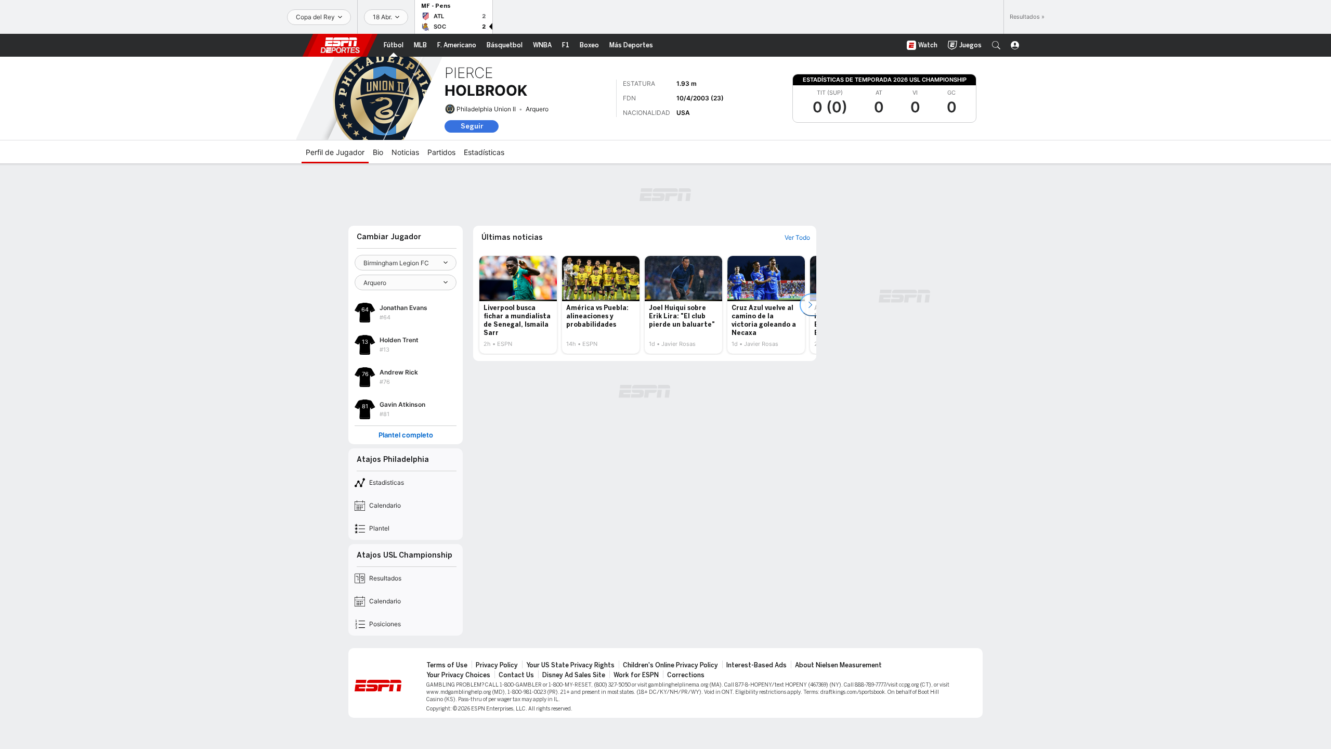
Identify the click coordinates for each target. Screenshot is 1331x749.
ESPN (340, 45)
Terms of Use (446, 665)
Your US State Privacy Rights (570, 665)
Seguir (472, 126)
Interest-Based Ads (756, 665)
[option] (518, 305)
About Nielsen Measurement (838, 665)
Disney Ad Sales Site (573, 675)
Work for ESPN (636, 675)
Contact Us (516, 675)
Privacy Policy (497, 665)
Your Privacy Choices (458, 675)
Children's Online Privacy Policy (670, 665)
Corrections (685, 675)
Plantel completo (406, 435)
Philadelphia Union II (486, 109)
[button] (996, 45)
